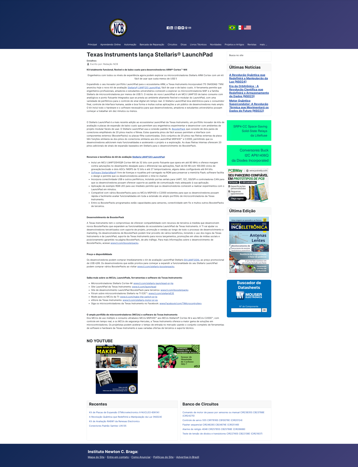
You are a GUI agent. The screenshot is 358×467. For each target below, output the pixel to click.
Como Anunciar (141, 457)
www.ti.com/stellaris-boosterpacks (155, 266)
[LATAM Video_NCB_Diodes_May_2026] (249, 155)
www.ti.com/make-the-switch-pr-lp (138, 296)
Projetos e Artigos (234, 44)
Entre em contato (118, 457)
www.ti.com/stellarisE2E (161, 293)
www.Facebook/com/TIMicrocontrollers (181, 303)
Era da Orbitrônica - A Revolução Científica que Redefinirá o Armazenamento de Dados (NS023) (249, 91)
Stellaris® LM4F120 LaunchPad (144, 87)
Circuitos (172, 44)
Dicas (184, 44)
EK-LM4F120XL (192, 259)
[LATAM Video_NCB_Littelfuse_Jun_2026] (249, 130)
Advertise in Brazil (187, 457)
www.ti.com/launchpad (144, 286)
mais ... (263, 44)
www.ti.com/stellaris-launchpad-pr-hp (153, 283)
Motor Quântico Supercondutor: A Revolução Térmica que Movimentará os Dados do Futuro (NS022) (249, 105)
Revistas (252, 44)
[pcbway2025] (248, 185)
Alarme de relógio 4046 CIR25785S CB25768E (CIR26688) (213, 429)
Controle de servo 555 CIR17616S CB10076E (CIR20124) (212, 420)
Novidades (215, 44)
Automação (130, 44)
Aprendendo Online (110, 44)
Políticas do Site (163, 457)
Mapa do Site (96, 457)
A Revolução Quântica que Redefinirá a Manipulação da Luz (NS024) (248, 78)
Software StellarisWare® (104, 172)
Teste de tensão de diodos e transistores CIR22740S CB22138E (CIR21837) (222, 433)
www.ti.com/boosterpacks (124, 243)
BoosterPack (178, 129)
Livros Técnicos (198, 44)
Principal (92, 44)
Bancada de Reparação (152, 44)
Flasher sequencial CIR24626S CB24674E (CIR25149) (210, 424)
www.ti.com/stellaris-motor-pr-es (140, 300)
